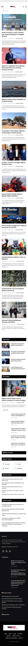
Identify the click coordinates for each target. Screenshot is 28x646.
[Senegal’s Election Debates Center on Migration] (14, 247)
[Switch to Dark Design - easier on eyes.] (23, 6)
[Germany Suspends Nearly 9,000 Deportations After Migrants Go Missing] (6, 423)
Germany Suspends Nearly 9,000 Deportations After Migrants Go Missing (17, 423)
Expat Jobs (6, 614)
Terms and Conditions (11, 638)
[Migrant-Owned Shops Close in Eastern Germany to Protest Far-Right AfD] (14, 388)
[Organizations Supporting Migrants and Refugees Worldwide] (6, 345)
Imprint (21, 638)
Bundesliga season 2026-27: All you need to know (13, 494)
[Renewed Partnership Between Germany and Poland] (14, 310)
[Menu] (2, 6)
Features (19, 633)
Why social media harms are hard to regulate (12, 598)
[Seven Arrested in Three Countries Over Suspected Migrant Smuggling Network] (14, 22)
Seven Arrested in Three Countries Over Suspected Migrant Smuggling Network (13, 34)
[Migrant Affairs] (14, 6)
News (14, 633)
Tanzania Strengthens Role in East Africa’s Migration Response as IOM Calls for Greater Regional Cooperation (14, 524)
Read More (5, 410)
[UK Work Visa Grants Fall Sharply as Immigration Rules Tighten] (6, 563)
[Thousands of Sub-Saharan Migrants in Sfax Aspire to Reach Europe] (14, 120)
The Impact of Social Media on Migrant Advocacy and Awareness (18, 353)
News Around (8, 452)
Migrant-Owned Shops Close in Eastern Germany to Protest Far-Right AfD (13, 400)
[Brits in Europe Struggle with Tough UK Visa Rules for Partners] (14, 215)
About (10, 633)
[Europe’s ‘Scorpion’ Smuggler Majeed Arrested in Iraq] (14, 152)
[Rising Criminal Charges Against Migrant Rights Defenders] (14, 184)
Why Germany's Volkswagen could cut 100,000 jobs (13, 604)
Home (3, 11)
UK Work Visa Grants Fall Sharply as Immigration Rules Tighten (18, 562)
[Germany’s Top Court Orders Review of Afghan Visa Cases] (6, 438)
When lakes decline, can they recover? (10, 596)
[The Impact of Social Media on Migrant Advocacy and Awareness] (6, 353)
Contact (8, 635)
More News (7, 475)
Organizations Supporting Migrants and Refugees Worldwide (17, 345)
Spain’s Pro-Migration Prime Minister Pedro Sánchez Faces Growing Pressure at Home (13, 68)
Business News (7, 592)
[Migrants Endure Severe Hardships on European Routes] (14, 89)
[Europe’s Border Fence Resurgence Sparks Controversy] (14, 278)
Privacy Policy (16, 635)
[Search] (26, 6)
